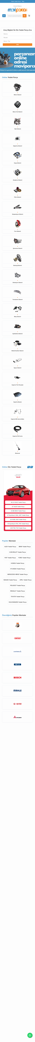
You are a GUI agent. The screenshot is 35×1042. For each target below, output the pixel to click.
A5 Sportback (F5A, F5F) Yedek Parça (18, 523)
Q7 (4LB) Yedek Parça (18, 506)
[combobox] (17, 33)
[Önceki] (28, 467)
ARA (17, 44)
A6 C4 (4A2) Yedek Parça (18, 502)
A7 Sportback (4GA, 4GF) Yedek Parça (18, 515)
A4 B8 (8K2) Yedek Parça (18, 511)
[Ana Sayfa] (17, 9)
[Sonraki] (31, 467)
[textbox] (6, 34)
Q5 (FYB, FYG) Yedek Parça (18, 528)
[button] (4, 15)
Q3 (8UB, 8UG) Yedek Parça (18, 519)
